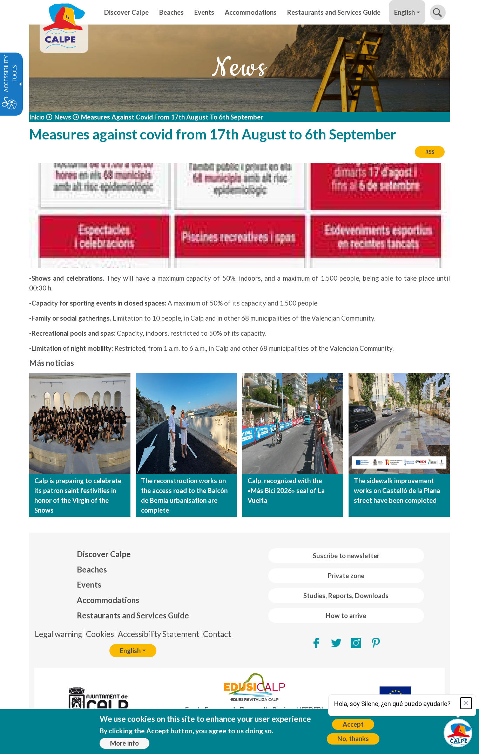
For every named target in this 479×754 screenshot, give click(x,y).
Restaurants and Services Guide (133, 615)
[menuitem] (133, 554)
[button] (438, 12)
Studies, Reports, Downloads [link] (346, 595)
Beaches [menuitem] (171, 12)
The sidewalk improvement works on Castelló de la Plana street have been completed (397, 490)
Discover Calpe (104, 554)
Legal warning (58, 634)
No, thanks (353, 738)
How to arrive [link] (346, 615)
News (62, 117)
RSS (429, 152)
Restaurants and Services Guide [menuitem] (333, 12)
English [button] (404, 12)
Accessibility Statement (158, 634)
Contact (217, 634)
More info (124, 743)
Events (89, 584)
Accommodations (108, 600)
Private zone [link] (346, 576)
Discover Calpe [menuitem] (126, 12)
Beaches (92, 569)
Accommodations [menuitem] (251, 12)
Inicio (37, 117)
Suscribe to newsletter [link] (346, 556)
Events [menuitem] (204, 12)
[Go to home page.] (64, 12)
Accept (353, 724)
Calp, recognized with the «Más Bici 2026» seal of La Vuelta (286, 490)
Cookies (100, 634)
